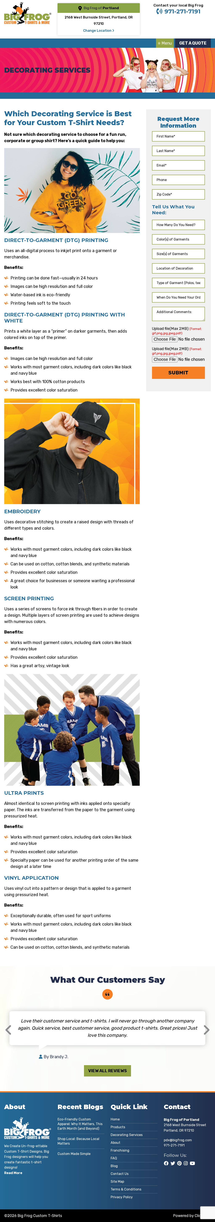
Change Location (97, 31)
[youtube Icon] (192, 1163)
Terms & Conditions (126, 1189)
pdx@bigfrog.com (178, 1140)
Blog (114, 1166)
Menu (166, 43)
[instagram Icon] (186, 1163)
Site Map (117, 1182)
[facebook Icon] (166, 1163)
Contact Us (119, 1174)
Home (115, 1119)
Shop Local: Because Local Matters (78, 1141)
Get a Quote (193, 43)
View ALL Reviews (107, 1070)
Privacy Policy (122, 1197)
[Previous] (8, 1030)
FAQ (114, 1158)
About (115, 1143)
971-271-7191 (182, 11)
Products (118, 1127)
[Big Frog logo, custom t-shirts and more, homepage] (27, 5)
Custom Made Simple (74, 1154)
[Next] (206, 1030)
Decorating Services (127, 1135)
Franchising (120, 1150)
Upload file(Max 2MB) (177, 330)
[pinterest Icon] (179, 1163)
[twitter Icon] (172, 1163)
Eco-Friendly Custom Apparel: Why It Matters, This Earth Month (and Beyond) (80, 1124)
